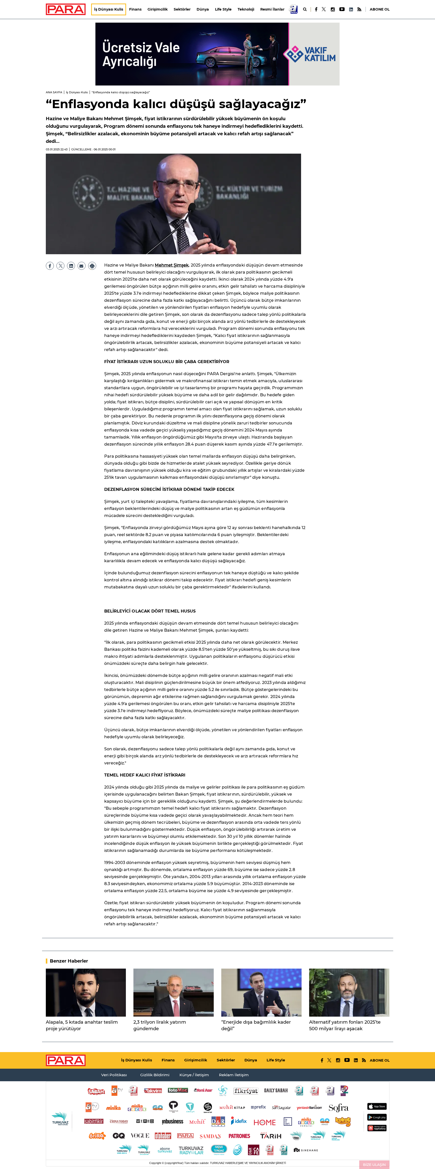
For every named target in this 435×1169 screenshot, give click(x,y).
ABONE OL (379, 9)
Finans (135, 9)
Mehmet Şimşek (172, 265)
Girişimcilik (158, 9)
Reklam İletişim (234, 1074)
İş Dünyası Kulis (108, 9)
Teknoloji (246, 9)
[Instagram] (332, 9)
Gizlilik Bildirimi (154, 1074)
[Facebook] (316, 9)
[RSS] (359, 9)
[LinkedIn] (351, 9)
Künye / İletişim (194, 1074)
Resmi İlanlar (272, 9)
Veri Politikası (114, 1074)
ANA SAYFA (54, 92)
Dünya (203, 9)
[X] (324, 9)
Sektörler (182, 9)
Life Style (223, 9)
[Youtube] (342, 9)
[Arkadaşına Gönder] (82, 266)
